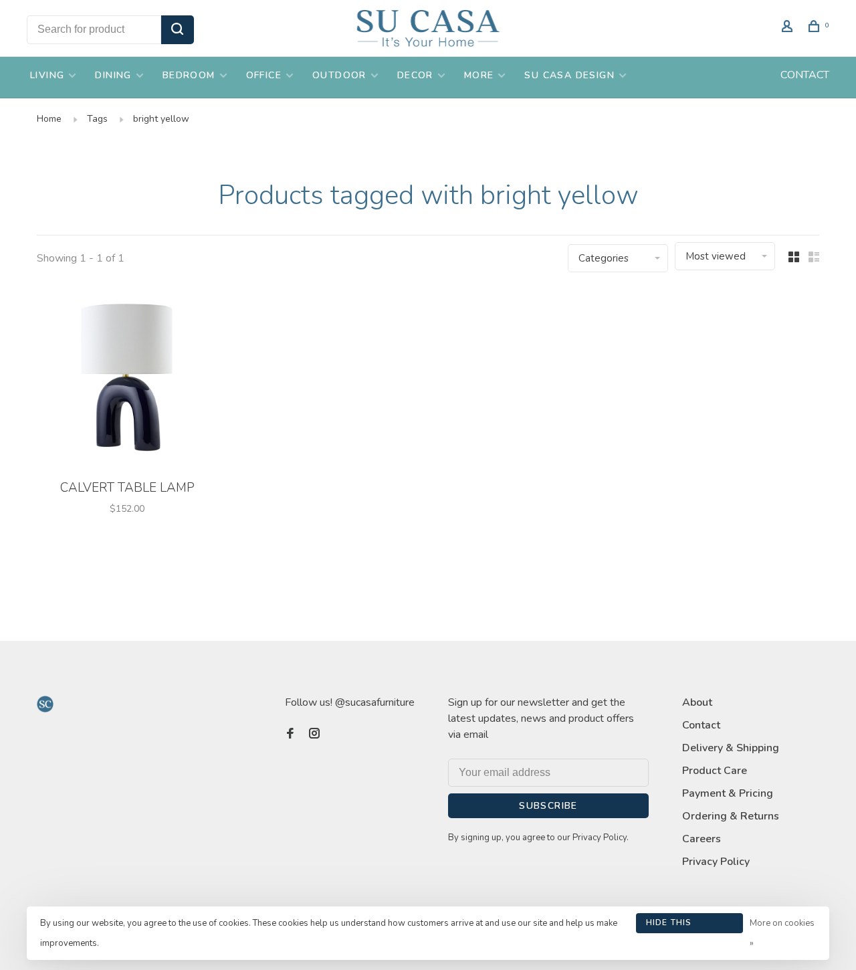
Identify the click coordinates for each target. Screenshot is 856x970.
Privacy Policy (716, 861)
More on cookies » (782, 933)
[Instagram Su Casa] (314, 734)
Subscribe (548, 805)
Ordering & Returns (730, 816)
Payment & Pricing (727, 793)
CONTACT (804, 75)
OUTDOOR (339, 75)
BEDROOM (189, 75)
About (697, 702)
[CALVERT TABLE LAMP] (127, 380)
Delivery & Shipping (730, 748)
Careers (701, 839)
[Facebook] (290, 734)
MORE (479, 75)
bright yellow (161, 118)
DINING (113, 75)
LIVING (47, 75)
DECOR (415, 75)
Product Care (714, 770)
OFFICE (264, 75)
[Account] (789, 28)
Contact (701, 725)
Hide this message (669, 925)
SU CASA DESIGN (569, 75)
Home (49, 118)
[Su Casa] (45, 704)
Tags (97, 118)
